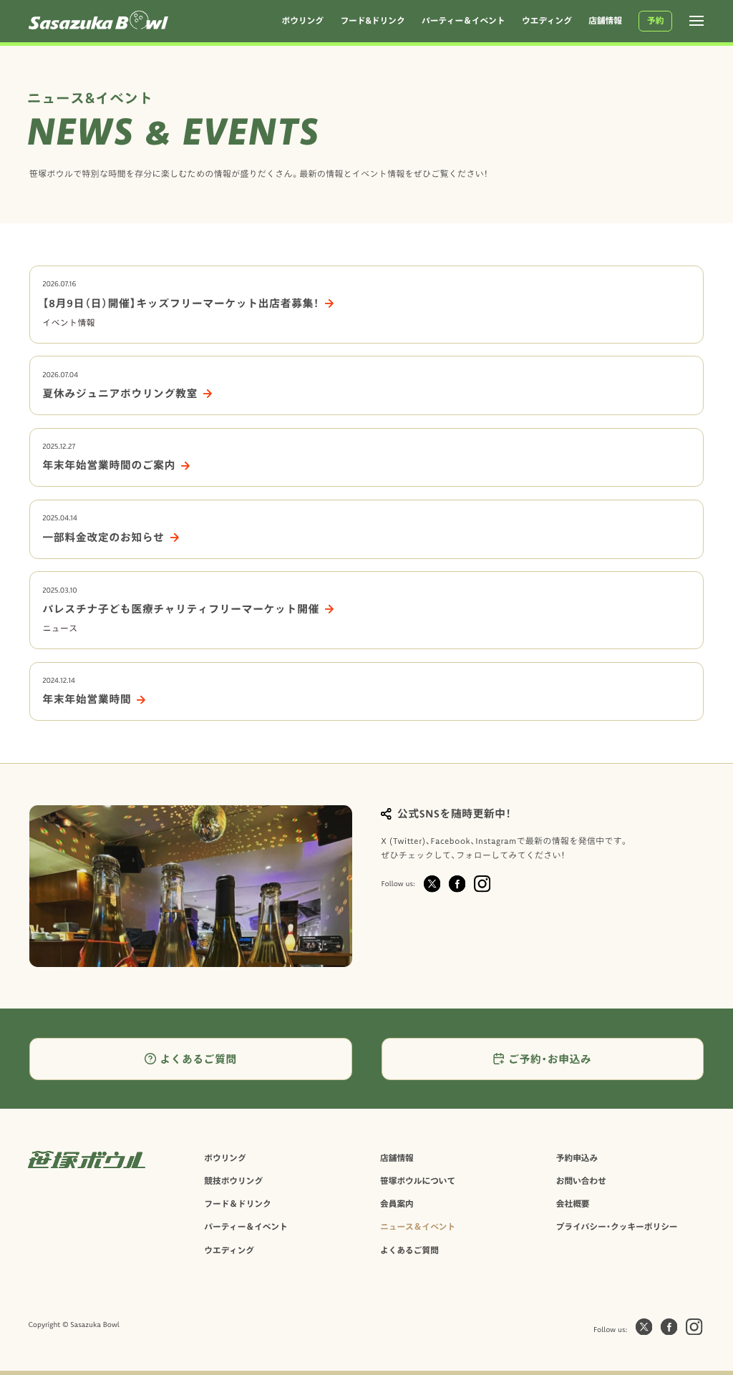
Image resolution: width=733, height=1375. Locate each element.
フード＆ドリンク (237, 1203)
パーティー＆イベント (246, 1226)
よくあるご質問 (198, 1059)
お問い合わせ (581, 1180)
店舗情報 (397, 1157)
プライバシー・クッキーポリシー (617, 1226)
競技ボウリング (233, 1180)
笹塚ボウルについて (417, 1180)
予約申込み (577, 1157)
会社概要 (573, 1203)
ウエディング (229, 1250)
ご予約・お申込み (549, 1059)
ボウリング (225, 1157)
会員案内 (397, 1203)
